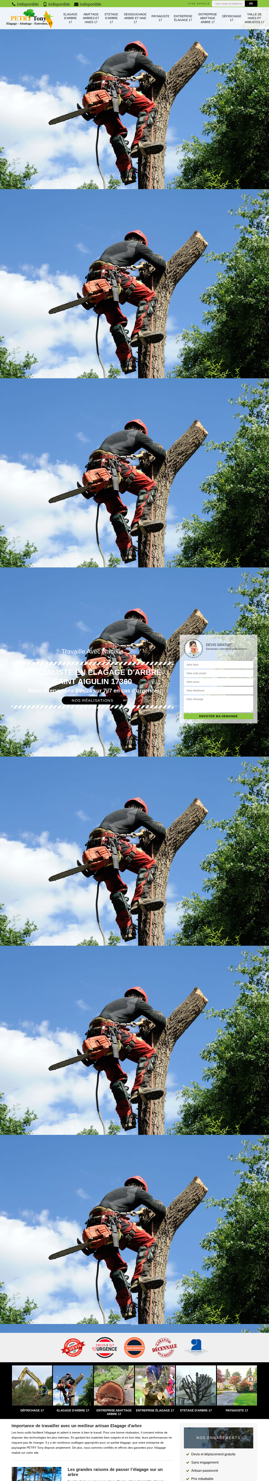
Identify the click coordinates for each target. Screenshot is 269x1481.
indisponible (27, 4)
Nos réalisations (92, 700)
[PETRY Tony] (29, 18)
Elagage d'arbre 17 (70, 18)
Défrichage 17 (231, 18)
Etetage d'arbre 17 (111, 18)
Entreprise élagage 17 (183, 18)
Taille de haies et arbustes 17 (254, 18)
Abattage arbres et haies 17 (91, 18)
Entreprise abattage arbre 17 (207, 18)
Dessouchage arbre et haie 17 (135, 18)
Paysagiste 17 (160, 18)
